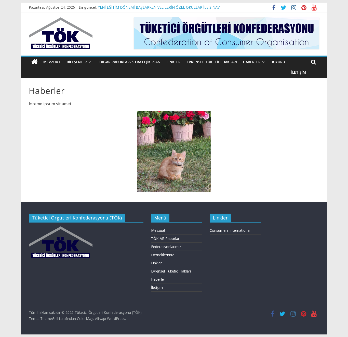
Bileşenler (77, 61)
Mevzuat (52, 61)
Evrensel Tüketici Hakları (212, 61)
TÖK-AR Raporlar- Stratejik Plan (128, 61)
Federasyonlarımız (166, 246)
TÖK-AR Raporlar (165, 238)
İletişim (298, 72)
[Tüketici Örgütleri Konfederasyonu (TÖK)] (34, 62)
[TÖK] (60, 228)
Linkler (174, 61)
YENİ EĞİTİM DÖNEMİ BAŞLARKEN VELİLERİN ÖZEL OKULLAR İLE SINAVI (159, 7)
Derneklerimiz (162, 254)
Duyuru (278, 61)
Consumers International (230, 230)
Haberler (252, 61)
